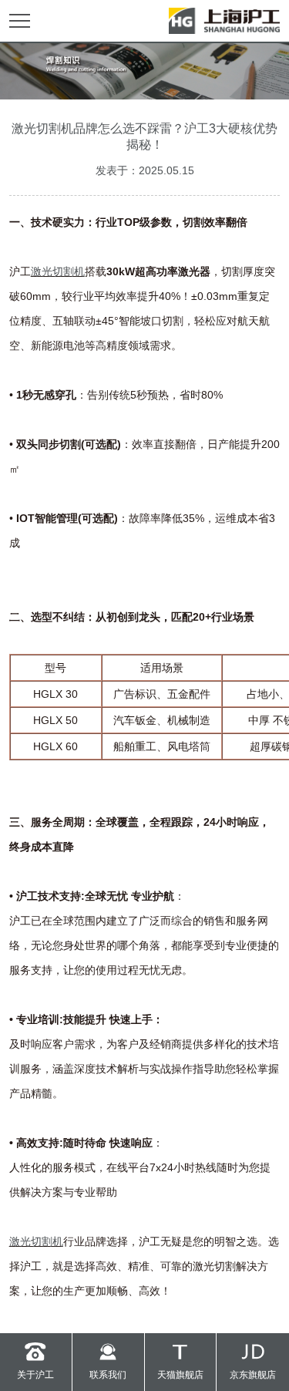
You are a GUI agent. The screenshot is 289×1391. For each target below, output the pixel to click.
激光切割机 (58, 271)
